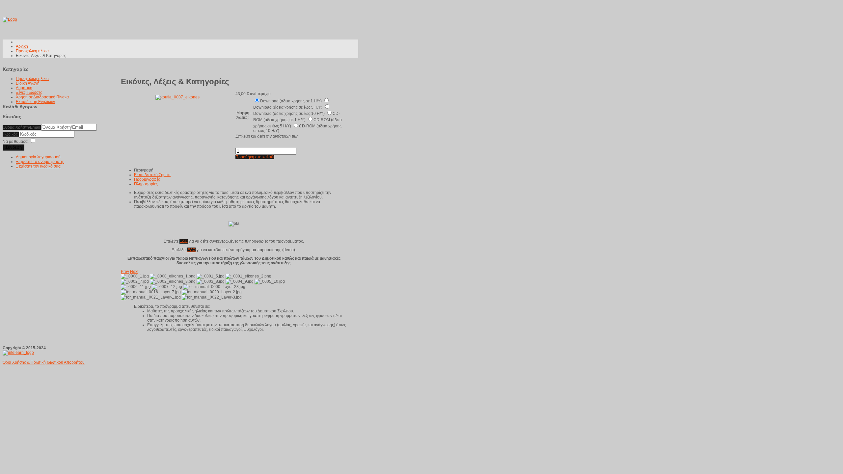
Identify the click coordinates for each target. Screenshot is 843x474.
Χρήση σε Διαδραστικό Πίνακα (42, 97)
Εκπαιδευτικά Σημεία (152, 174)
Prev (125, 271)
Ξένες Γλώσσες (29, 92)
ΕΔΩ (183, 241)
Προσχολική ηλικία (32, 78)
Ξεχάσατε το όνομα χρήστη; (40, 161)
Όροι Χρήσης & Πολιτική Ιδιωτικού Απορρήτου (44, 362)
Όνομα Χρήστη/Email (21, 127)
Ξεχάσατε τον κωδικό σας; (38, 166)
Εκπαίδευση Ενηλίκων (35, 101)
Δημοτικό (24, 88)
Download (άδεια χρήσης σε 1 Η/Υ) (291, 101)
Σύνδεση (13, 147)
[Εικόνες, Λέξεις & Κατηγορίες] (177, 97)
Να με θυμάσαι (16, 141)
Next (134, 271)
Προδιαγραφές (147, 179)
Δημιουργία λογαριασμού (38, 157)
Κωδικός (11, 134)
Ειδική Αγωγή (28, 83)
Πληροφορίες (146, 184)
